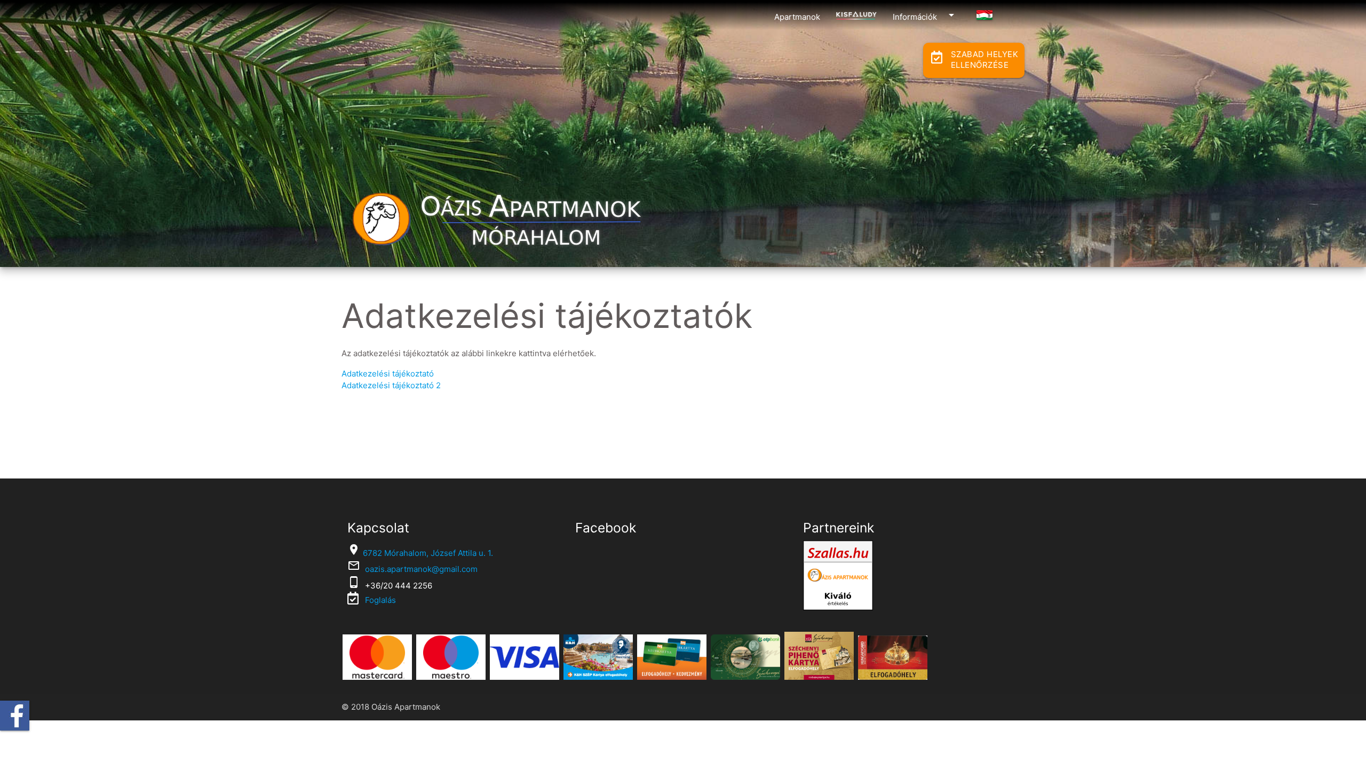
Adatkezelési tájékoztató (388, 373)
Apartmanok (797, 17)
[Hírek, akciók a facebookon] (14, 716)
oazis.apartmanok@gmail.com (421, 569)
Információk (925, 15)
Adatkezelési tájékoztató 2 (391, 385)
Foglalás (379, 600)
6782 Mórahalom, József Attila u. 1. (428, 553)
